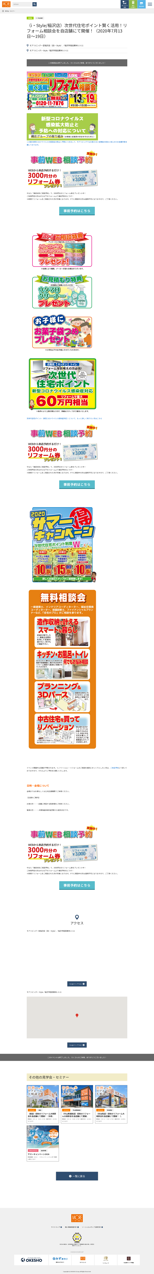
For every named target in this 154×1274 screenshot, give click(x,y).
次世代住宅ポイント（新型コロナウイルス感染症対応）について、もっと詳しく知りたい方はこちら (64, 418)
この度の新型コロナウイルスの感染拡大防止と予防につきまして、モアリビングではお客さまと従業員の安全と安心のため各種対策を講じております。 (77, 143)
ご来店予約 (114, 768)
